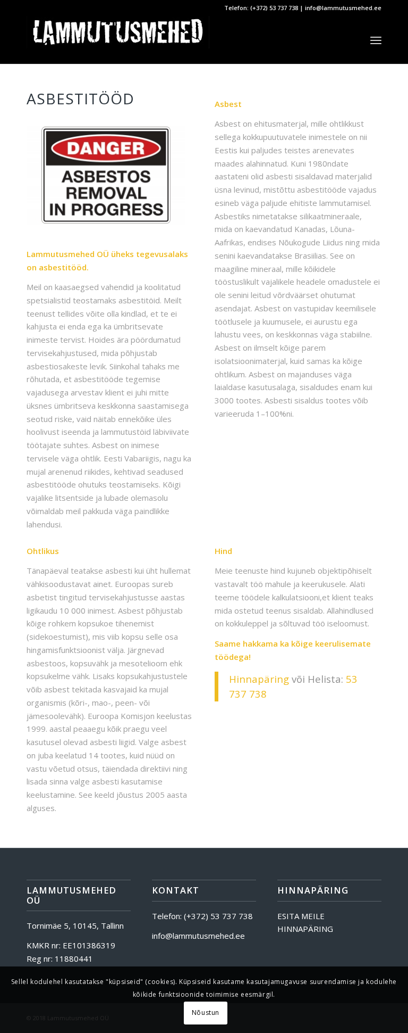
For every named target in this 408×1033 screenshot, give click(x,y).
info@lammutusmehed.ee (343, 8)
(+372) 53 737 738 (274, 8)
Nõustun (205, 1012)
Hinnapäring (259, 678)
